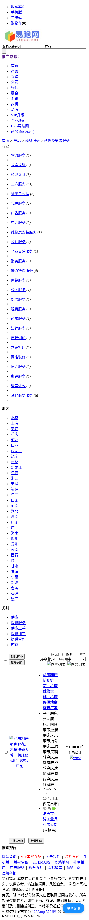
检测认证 (18, 175)
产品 (17, 141)
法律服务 (18, 328)
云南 (14, 550)
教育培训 (18, 165)
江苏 (14, 473)
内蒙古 (16, 451)
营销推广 (18, 347)
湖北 (14, 511)
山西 (14, 445)
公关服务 (18, 290)
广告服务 (18, 213)
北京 (14, 418)
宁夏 (14, 577)
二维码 (16, 18)
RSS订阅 (74, 868)
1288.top (38, 912)
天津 (14, 429)
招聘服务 (18, 367)
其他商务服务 (22, 395)
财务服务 (18, 261)
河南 (14, 506)
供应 (14, 617)
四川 (14, 539)
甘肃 (14, 566)
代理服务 (18, 203)
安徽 (14, 484)
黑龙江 (16, 467)
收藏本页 (18, 7)
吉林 (14, 462)
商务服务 (32, 141)
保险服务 (18, 299)
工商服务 (18, 184)
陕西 (14, 561)
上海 (14, 423)
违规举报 (9, 873)
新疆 (14, 583)
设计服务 (18, 242)
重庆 (14, 434)
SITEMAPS (41, 862)
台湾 (14, 588)
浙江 (14, 478)
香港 (14, 593)
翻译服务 (18, 376)
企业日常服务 (22, 251)
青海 (14, 572)
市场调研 (18, 338)
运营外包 (18, 386)
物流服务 (18, 155)
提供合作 (18, 639)
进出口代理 (20, 194)
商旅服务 (18, 319)
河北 (14, 440)
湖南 (14, 517)
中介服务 (18, 223)
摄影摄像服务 (22, 271)
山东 (14, 500)
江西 (14, 495)
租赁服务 (18, 309)
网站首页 (9, 857)
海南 (14, 533)
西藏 (14, 555)
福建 (14, 489)
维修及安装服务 (57, 141)
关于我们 (53, 857)
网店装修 (18, 357)
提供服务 (18, 623)
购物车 (16, 23)
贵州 (14, 544)
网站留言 (55, 868)
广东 (14, 522)
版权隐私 (20, 862)
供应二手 (18, 628)
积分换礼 (36, 868)
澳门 (14, 599)
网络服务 (18, 280)
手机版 (16, 12)
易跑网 (51, 912)
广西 (14, 528)
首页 (5, 141)
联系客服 (73, 908)
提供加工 (18, 634)
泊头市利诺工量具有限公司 (50, 819)
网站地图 (62, 862)
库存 (14, 645)
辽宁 (14, 456)
